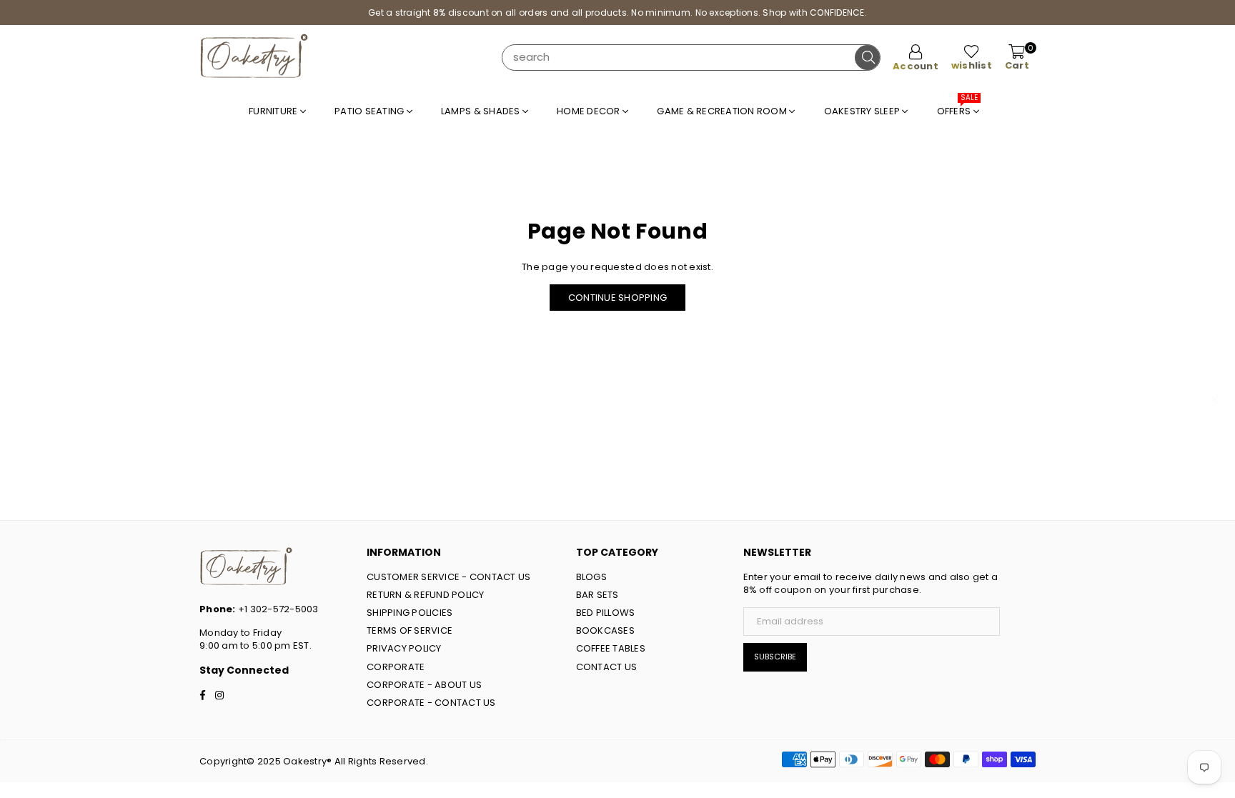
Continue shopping (617, 297)
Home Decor (590, 111)
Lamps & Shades (481, 111)
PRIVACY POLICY (404, 648)
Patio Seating (370, 111)
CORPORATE (396, 667)
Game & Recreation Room (723, 111)
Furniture (274, 111)
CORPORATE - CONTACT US (431, 702)
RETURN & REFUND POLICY (426, 595)
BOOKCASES (605, 630)
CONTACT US (607, 667)
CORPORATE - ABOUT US (424, 685)
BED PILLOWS (605, 612)
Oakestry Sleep (863, 111)
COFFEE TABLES (610, 648)
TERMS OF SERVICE (409, 630)
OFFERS (957, 107)
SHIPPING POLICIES (409, 612)
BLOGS (591, 577)
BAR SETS (597, 595)
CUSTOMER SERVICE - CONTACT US (449, 577)
